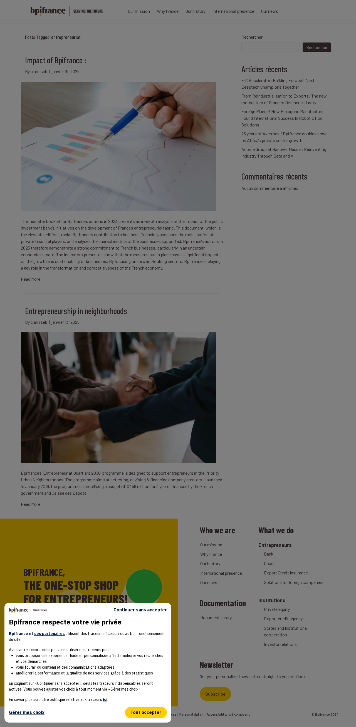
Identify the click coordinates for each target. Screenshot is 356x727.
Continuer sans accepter (140, 610)
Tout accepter (145, 712)
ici (105, 699)
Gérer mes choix (26, 712)
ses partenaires (49, 633)
